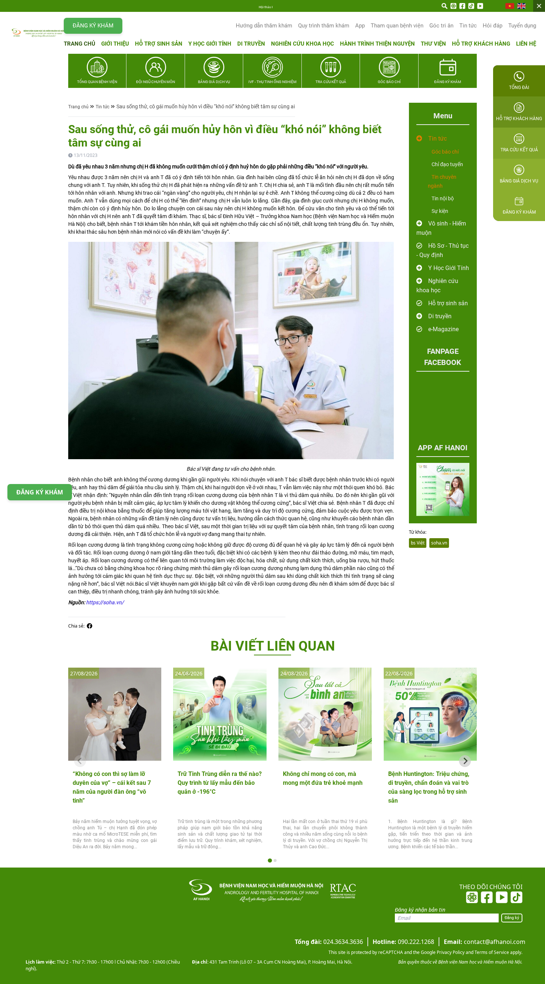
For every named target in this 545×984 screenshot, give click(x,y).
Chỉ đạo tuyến (447, 164)
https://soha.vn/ (105, 602)
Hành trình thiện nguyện (377, 43)
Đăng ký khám (93, 25)
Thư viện (433, 43)
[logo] (38, 33)
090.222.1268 (403, 942)
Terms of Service (491, 952)
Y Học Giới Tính (448, 267)
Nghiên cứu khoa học (302, 43)
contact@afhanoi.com (484, 942)
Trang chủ (79, 43)
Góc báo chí (445, 152)
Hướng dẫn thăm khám (264, 25)
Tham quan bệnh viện (397, 25)
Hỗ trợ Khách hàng (481, 43)
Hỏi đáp (492, 25)
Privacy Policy (450, 952)
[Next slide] (465, 761)
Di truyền (251, 43)
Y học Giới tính (209, 43)
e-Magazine (443, 329)
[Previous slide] (80, 761)
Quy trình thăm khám (323, 25)
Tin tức (468, 25)
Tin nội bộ (443, 198)
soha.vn (439, 543)
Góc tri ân (441, 25)
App (360, 25)
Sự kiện (440, 211)
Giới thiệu (115, 43)
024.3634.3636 (329, 942)
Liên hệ (526, 43)
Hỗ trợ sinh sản (158, 43)
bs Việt (418, 543)
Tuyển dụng (522, 25)
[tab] (270, 861)
